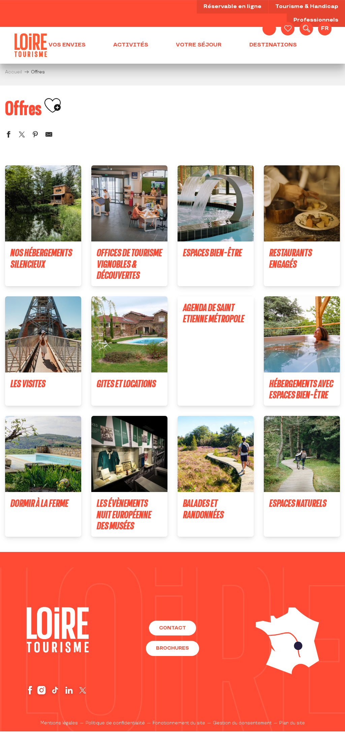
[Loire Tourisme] (31, 45)
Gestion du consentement (242, 723)
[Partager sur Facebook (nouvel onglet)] (8, 135)
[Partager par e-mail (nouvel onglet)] (48, 135)
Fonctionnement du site (179, 723)
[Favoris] (287, 28)
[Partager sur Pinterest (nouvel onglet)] (35, 135)
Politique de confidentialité (115, 723)
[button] (306, 28)
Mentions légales (59, 723)
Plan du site (292, 723)
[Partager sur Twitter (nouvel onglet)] (22, 135)
